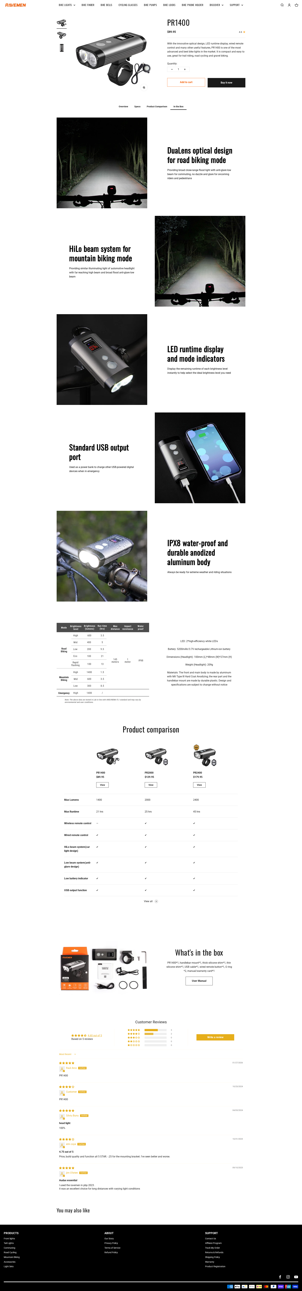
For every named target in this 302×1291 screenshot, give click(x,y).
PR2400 (197, 772)
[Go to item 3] (62, 48)
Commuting (9, 1248)
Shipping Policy (212, 1257)
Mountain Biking (12, 1257)
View (102, 785)
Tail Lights (9, 1243)
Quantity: (172, 63)
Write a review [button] (215, 1037)
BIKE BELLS (106, 5)
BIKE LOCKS (169, 5)
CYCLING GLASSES (128, 5)
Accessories (9, 1262)
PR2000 (149, 772)
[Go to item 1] (62, 23)
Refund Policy (111, 1252)
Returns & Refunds (214, 1252)
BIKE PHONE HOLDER (192, 5)
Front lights (9, 1238)
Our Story (109, 1238)
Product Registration (215, 1266)
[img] (66, 1063)
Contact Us (210, 1238)
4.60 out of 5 (95, 1035)
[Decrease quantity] (171, 69)
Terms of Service (112, 1248)
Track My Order (212, 1248)
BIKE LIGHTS (65, 5)
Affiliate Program (213, 1243)
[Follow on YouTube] (296, 1277)
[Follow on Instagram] (288, 1277)
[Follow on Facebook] (280, 1277)
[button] (134, 1030)
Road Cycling (10, 1252)
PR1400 (100, 772)
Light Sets (9, 1266)
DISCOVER (215, 5)
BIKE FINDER (88, 5)
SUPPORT (235, 5)
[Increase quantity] (184, 69)
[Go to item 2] (62, 35)
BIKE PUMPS (150, 5)
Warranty (209, 1262)
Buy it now (226, 82)
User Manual (199, 980)
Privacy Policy (111, 1243)
